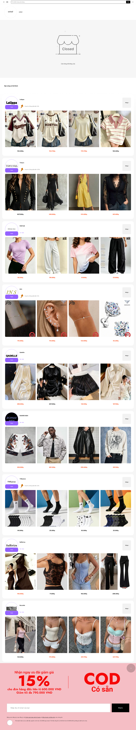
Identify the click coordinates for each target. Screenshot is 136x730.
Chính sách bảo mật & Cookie (33, 717)
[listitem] (68, 125)
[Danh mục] (7, 2)
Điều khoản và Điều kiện (48, 717)
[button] (4, 2)
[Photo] (11, 102)
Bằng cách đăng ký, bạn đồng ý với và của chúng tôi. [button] (35, 717)
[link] (10, 12)
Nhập (126, 102)
